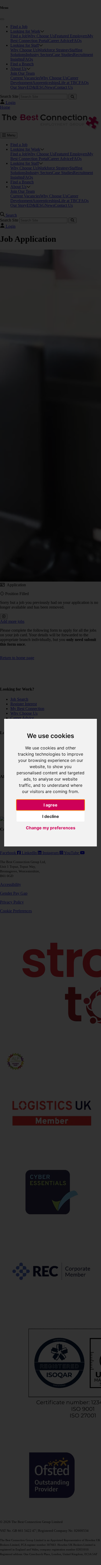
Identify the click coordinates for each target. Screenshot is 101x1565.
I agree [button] (50, 805)
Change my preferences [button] (50, 827)
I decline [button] (50, 816)
